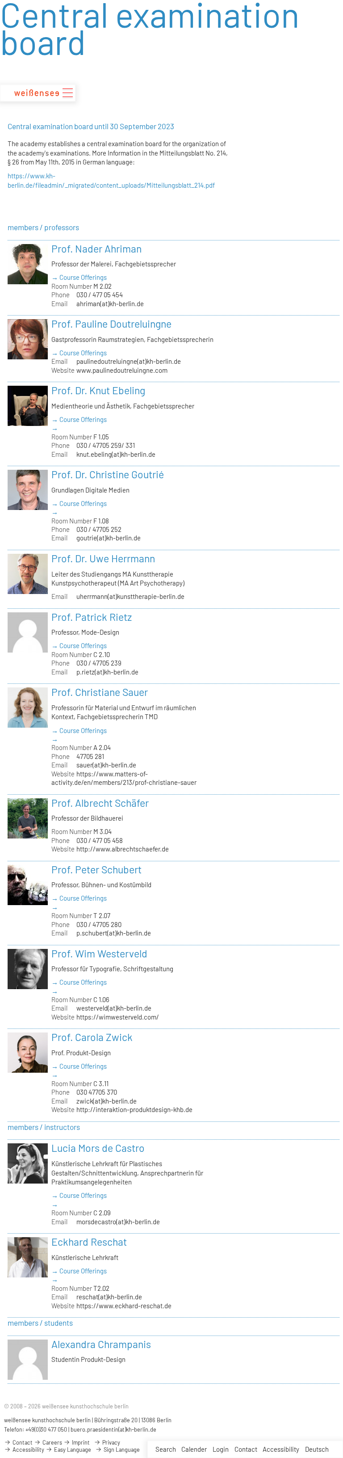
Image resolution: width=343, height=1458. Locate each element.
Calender (194, 1449)
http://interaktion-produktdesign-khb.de (134, 1109)
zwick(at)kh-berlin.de (106, 1101)
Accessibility (281, 1449)
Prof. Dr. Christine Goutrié (107, 474)
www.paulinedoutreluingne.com (121, 370)
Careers (51, 1442)
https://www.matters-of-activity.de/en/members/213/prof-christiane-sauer (124, 778)
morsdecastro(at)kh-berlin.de (118, 1222)
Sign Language (121, 1449)
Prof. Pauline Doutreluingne (111, 323)
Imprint (80, 1442)
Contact (245, 1449)
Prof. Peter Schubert (96, 869)
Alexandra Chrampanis (101, 1344)
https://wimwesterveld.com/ (117, 1017)
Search (165, 1449)
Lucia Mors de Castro (98, 1148)
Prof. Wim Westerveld (99, 953)
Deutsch (317, 1449)
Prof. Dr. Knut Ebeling (98, 390)
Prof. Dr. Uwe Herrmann (103, 558)
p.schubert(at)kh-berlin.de (113, 933)
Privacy (110, 1442)
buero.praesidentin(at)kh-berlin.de (113, 1429)
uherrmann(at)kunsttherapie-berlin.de (130, 596)
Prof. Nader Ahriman (96, 248)
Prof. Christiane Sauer (99, 692)
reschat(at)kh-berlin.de (109, 1297)
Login (221, 1449)
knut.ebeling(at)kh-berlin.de (115, 454)
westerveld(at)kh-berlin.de (113, 1008)
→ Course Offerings (79, 277)
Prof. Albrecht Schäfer (100, 802)
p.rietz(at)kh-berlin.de (107, 672)
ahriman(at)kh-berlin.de (110, 303)
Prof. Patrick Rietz (91, 617)
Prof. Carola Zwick (92, 1037)
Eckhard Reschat (89, 1241)
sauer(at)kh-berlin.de (106, 765)
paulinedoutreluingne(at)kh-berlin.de (128, 361)
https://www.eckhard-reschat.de (124, 1306)
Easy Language (72, 1449)
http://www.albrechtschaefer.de (122, 849)
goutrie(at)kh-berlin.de (108, 538)
